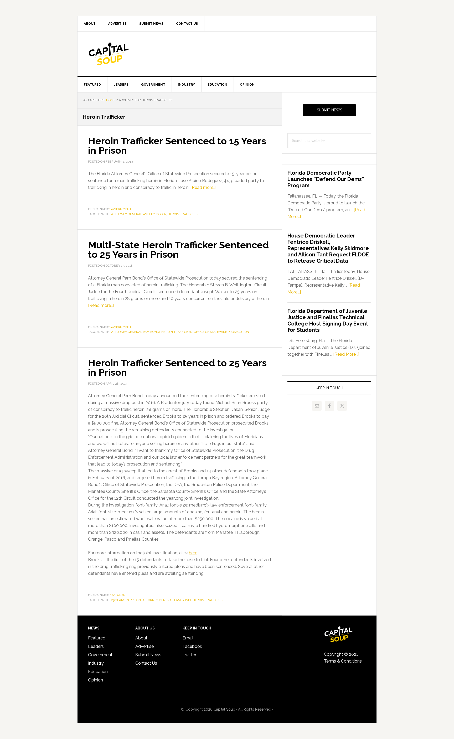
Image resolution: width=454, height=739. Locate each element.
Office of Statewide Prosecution (221, 332)
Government (120, 209)
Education (98, 671)
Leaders (96, 646)
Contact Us (146, 663)
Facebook (192, 646)
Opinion (95, 680)
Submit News (329, 110)
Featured (117, 595)
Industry (96, 663)
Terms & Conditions (343, 661)
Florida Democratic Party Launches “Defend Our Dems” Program (325, 179)
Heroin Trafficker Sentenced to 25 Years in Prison (177, 367)
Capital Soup (122, 54)
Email (188, 637)
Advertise (144, 646)
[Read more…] (203, 187)
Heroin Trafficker (183, 214)
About (141, 637)
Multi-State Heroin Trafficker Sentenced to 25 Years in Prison (178, 249)
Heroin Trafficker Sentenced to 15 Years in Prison (177, 145)
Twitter (189, 654)
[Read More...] (346, 354)
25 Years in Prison (126, 600)
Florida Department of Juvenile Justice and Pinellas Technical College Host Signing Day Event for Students (327, 320)
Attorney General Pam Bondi (135, 332)
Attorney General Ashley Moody (138, 214)
